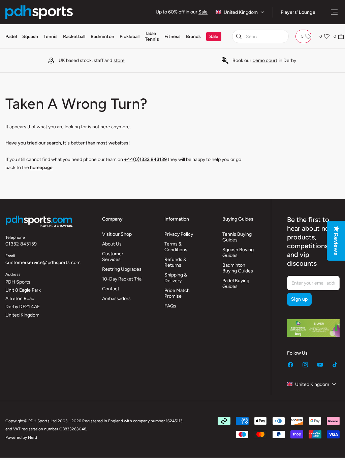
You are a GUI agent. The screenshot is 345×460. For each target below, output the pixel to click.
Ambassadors (116, 298)
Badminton (102, 36)
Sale (203, 12)
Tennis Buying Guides (237, 237)
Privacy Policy (178, 234)
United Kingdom (241, 12)
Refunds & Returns (175, 262)
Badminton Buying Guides (237, 268)
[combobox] (260, 36)
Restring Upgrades (122, 269)
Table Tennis (152, 36)
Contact (110, 289)
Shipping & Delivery (175, 278)
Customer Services (112, 256)
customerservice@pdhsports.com (43, 262)
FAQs (170, 306)
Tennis (50, 36)
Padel (11, 36)
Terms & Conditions (175, 247)
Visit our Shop (117, 234)
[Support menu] (334, 12)
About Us (112, 244)
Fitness (172, 36)
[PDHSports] (39, 12)
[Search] (239, 36)
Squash (30, 36)
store (119, 60)
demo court (265, 60)
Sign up (299, 299)
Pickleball (129, 36)
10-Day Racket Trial (122, 279)
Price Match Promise (177, 293)
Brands (193, 36)
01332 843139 (21, 244)
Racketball (74, 36)
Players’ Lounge (298, 12)
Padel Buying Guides (235, 283)
